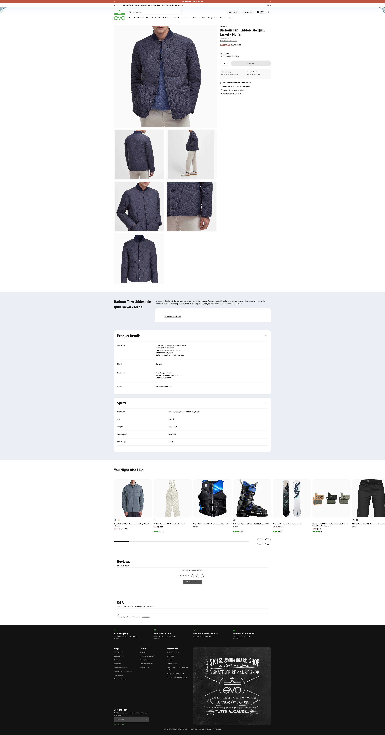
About (143, 648)
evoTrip (169, 660)
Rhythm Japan (172, 663)
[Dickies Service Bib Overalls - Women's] (173, 498)
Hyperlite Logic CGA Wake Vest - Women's (211, 524)
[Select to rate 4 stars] (197, 575)
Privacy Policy (193, 729)
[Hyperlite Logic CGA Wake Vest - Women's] (212, 498)
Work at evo (144, 667)
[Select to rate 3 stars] (192, 575)
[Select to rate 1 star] (182, 575)
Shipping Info (119, 656)
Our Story (143, 652)
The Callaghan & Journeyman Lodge (177, 668)
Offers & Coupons (120, 667)
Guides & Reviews (120, 679)
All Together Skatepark (175, 673)
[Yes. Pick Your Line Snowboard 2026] (292, 498)
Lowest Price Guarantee (123, 671)
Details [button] (247, 86)
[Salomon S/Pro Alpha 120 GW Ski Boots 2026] (252, 498)
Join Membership (168, 5)
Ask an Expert (233, 12)
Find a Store (248, 12)
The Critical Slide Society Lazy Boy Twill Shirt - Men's (133, 525)
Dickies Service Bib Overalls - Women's (170, 524)
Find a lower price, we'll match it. (203, 636)
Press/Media (145, 660)
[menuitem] (130, 18)
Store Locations (173, 652)
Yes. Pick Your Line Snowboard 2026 (287, 524)
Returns (117, 660)
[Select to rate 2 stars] (187, 575)
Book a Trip (117, 5)
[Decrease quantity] (222, 63)
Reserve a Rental (141, 5)
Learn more (145, 617)
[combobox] (155, 12)
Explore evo (179, 5)
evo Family (172, 648)
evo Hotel (170, 656)
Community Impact (147, 656)
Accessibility (217, 729)
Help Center (118, 675)
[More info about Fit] (173, 419)
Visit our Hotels (128, 5)
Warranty (117, 663)
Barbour (223, 27)
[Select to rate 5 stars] (202, 575)
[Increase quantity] (227, 63)
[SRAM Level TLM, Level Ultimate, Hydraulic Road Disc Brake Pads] (331, 498)
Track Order (118, 652)
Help (116, 648)
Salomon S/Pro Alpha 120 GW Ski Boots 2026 (251, 524)
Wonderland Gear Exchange (177, 677)
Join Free (248, 82)
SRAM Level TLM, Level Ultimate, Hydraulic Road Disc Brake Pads (330, 525)
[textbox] (192, 611)
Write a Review (192, 582)
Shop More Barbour (173, 316)
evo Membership (146, 663)
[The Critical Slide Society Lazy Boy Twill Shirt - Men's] (133, 498)
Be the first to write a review (228, 41)
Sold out (251, 63)
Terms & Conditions (205, 729)
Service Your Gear (154, 5)
